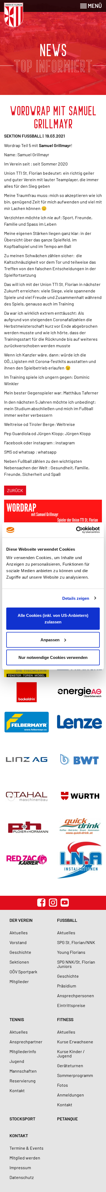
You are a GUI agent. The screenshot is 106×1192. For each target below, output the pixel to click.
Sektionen (19, 961)
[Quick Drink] (79, 826)
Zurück (15, 490)
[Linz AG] (26, 759)
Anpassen (50, 639)
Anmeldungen (70, 1094)
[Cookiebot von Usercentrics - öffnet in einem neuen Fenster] (76, 530)
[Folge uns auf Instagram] (53, 902)
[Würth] (79, 796)
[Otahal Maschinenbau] (26, 796)
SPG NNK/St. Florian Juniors (76, 964)
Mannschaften (23, 1070)
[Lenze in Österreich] (79, 722)
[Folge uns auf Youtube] (65, 902)
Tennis (17, 1019)
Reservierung (23, 1080)
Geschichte (20, 952)
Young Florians (71, 952)
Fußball (67, 920)
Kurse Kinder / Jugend (71, 1053)
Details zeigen (75, 598)
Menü (94, 5)
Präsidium (66, 985)
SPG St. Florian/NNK (76, 942)
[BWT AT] (79, 759)
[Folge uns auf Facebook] (41, 902)
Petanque (67, 1118)
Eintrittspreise (71, 1005)
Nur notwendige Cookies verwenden (53, 657)
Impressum (20, 1167)
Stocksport (22, 1118)
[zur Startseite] (13, 15)
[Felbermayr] (26, 722)
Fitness (65, 1019)
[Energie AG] (79, 692)
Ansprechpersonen (75, 995)
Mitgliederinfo (23, 1051)
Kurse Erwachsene (75, 1041)
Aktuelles (19, 932)
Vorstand (18, 942)
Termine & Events (26, 1147)
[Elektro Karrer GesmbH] (26, 860)
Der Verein (21, 920)
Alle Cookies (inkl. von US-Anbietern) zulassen (53, 618)
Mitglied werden (25, 1157)
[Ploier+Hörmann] (26, 826)
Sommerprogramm (75, 1075)
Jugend (17, 1061)
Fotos (62, 1085)
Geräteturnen (70, 1065)
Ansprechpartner (26, 1041)
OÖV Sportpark (23, 971)
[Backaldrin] (26, 692)
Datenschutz (22, 1177)
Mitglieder (19, 981)
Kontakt (17, 1090)
